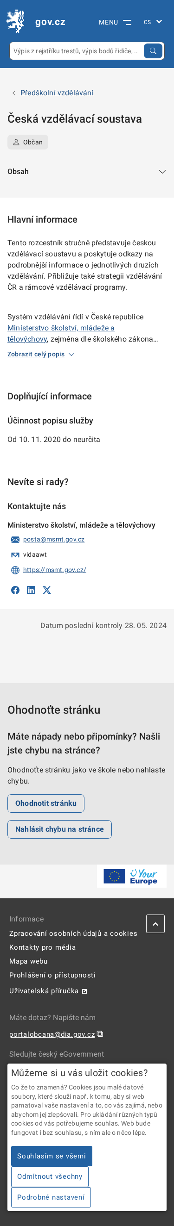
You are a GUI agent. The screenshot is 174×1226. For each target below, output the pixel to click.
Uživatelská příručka (44, 991)
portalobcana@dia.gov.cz (52, 1034)
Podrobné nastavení (51, 1197)
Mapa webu (28, 961)
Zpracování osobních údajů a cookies (73, 933)
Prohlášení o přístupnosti (52, 975)
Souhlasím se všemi (51, 1156)
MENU (108, 22)
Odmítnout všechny (50, 1176)
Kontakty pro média (42, 947)
